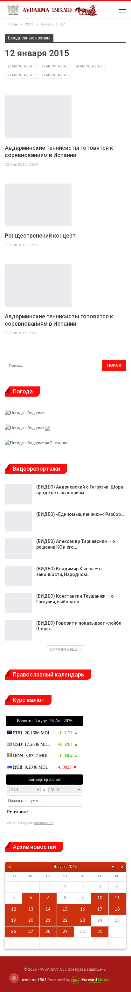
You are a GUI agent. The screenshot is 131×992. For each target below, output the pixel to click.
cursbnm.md (43, 823)
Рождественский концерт (40, 235)
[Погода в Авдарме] (24, 414)
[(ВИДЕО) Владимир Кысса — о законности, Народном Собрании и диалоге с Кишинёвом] (18, 576)
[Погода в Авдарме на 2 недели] (36, 444)
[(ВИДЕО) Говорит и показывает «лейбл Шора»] (18, 630)
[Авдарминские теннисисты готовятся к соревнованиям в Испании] (38, 116)
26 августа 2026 (20, 66)
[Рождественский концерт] (38, 205)
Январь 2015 (65, 867)
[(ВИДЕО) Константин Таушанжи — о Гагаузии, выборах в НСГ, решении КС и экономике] (18, 603)
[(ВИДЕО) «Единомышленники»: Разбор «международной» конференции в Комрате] (18, 521)
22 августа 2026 (54, 75)
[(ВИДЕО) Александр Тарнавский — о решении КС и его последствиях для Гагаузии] (18, 548)
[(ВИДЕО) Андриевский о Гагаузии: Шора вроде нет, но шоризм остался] (18, 494)
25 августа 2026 (54, 66)
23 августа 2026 (20, 75)
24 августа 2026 (88, 66)
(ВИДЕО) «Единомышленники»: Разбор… (80, 514)
